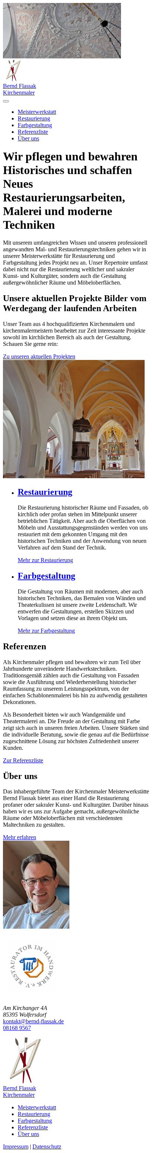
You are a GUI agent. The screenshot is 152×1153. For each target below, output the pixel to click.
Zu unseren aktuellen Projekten (39, 356)
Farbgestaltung (35, 125)
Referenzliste (33, 132)
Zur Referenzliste (23, 760)
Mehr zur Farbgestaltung (46, 630)
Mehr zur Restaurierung (45, 560)
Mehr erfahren (19, 837)
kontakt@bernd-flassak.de (33, 1021)
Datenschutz (46, 1146)
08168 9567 (17, 1028)
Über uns (28, 138)
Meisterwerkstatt (37, 112)
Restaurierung (34, 118)
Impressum (15, 1146)
